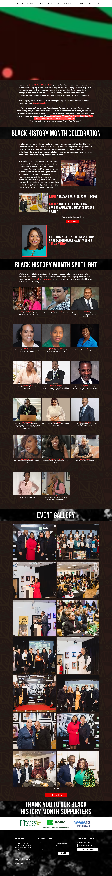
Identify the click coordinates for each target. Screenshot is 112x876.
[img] (27, 305)
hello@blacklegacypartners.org (23, 845)
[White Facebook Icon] (15, 850)
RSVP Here (72, 221)
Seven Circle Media (71, 873)
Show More (56, 788)
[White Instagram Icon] (19, 850)
